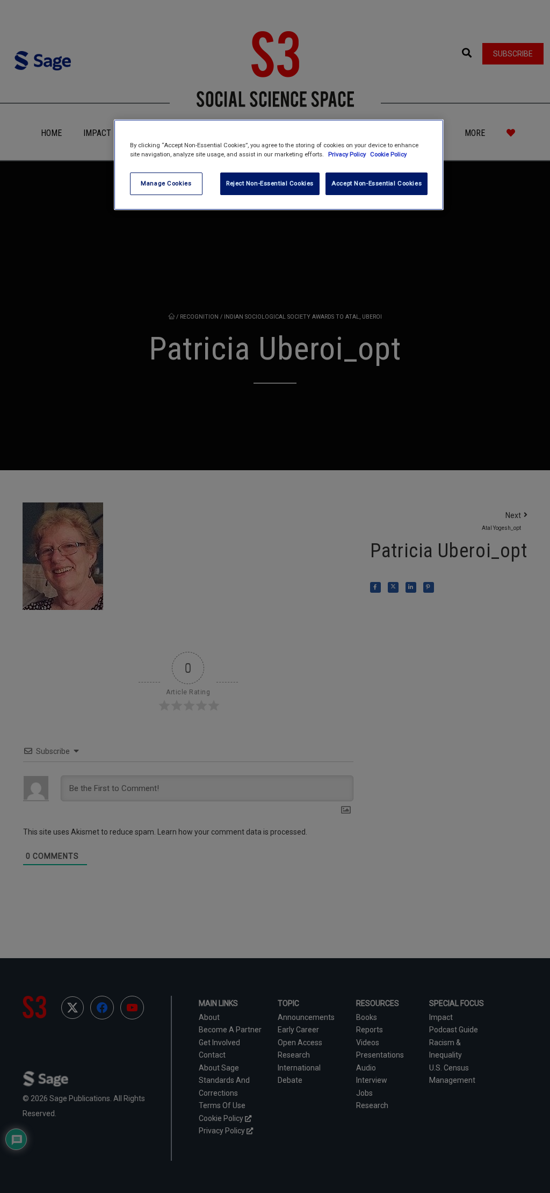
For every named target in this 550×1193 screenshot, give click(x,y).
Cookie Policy (388, 154)
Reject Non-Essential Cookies (270, 183)
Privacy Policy (347, 154)
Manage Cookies (166, 183)
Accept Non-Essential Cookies (376, 183)
